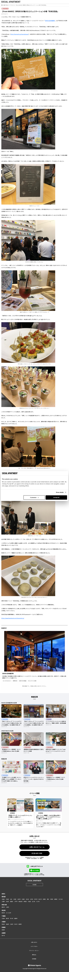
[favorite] (62, 2)
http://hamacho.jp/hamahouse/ (20, 34)
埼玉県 (3, 910)
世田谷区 (21, 901)
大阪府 (3, 922)
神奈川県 (4, 905)
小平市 (15, 901)
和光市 (3, 912)
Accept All (56, 497)
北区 (11, 899)
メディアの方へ (34, 946)
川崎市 (7, 907)
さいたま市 (8, 912)
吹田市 (3, 924)
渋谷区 (7, 901)
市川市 (11, 918)
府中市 (35, 899)
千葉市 (3, 918)
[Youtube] (37, 888)
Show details (60, 492)
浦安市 (7, 918)
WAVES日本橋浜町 (50, 20)
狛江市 (40, 899)
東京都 (3, 897)
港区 (48, 899)
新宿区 (25, 901)
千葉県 (3, 916)
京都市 (3, 930)
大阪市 (11, 924)
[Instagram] (28, 888)
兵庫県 (3, 933)
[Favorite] (62, 668)
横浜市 (3, 907)
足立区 (27, 899)
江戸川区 (61, 899)
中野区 (51, 899)
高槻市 (20, 924)
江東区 (14, 899)
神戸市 (3, 935)
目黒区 (44, 899)
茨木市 (15, 924)
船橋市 (15, 918)
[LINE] (41, 888)
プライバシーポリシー (34, 950)
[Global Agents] (34, 965)
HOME (34, 884)
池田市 (7, 924)
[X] (32, 888)
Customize (33, 497)
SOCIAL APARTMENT (34, 881)
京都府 (3, 927)
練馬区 (55, 899)
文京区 (31, 899)
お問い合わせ (34, 942)
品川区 (33, 901)
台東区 (23, 899)
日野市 (19, 899)
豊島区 (11, 901)
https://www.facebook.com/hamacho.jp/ (12, 618)
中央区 (7, 899)
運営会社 (34, 954)
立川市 (37, 901)
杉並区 (29, 901)
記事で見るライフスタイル (9, 5)
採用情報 (34, 959)
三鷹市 (3, 901)
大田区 (3, 899)
